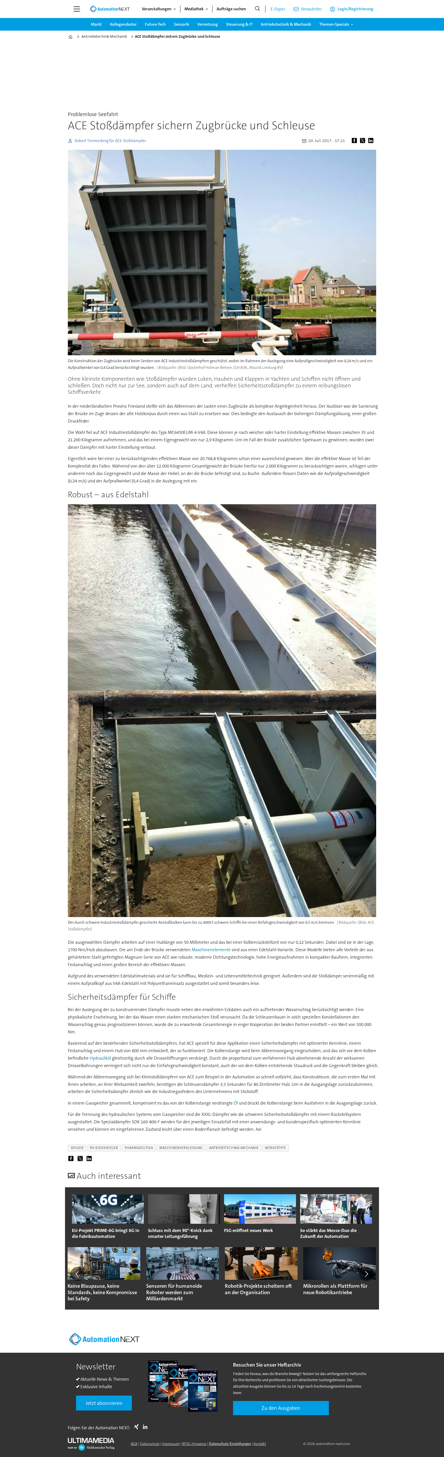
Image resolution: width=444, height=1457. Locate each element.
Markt (96, 24)
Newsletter (311, 9)
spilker (77, 1148)
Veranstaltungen (156, 9)
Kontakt (260, 1443)
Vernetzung (207, 24)
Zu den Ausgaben (281, 1408)
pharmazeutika (139, 1148)
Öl (236, 1103)
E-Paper (278, 9)
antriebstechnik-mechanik (233, 1148)
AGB (134, 1443)
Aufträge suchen (231, 9)
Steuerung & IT (239, 24)
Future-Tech (155, 24)
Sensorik (181, 24)
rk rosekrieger (104, 1148)
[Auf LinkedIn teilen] (372, 141)
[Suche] (257, 9)
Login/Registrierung (355, 9)
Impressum (171, 1443)
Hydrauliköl (100, 1058)
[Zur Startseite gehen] (109, 9)
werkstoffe (275, 1148)
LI (146, 1426)
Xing (138, 1426)
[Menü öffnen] (77, 9)
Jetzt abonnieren (104, 1403)
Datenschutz (150, 1443)
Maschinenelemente (211, 949)
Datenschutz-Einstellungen (230, 1443)
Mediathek (193, 9)
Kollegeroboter (123, 24)
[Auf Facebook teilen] (355, 141)
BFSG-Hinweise (194, 1443)
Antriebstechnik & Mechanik (286, 24)
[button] (77, 1274)
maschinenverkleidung (181, 1148)
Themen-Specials (334, 24)
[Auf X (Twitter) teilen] (363, 141)
